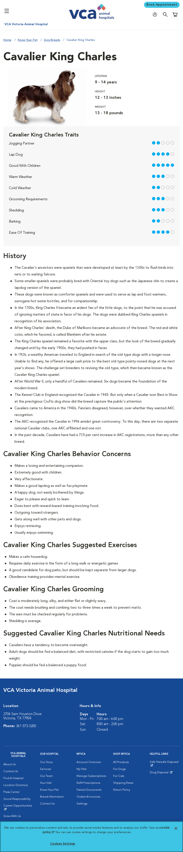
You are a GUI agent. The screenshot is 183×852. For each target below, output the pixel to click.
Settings (82, 803)
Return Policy (121, 789)
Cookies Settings (62, 843)
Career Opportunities (18, 807)
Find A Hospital (13, 778)
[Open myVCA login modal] (156, 14)
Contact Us (10, 771)
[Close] (176, 828)
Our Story (46, 762)
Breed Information (52, 796)
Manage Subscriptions (91, 776)
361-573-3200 (26, 726)
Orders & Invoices (88, 796)
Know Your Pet (27, 40)
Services (45, 769)
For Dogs (119, 769)
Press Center (11, 792)
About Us (9, 764)
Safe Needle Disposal (165, 764)
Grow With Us (12, 816)
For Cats (118, 776)
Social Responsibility (17, 799)
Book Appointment (161, 4)
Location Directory (15, 785)
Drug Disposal (161, 773)
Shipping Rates (123, 783)
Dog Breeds (52, 40)
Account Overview (89, 762)
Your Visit (46, 783)
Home (7, 40)
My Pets (81, 769)
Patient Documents (89, 789)
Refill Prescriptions (88, 783)
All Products (121, 762)
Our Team (46, 776)
